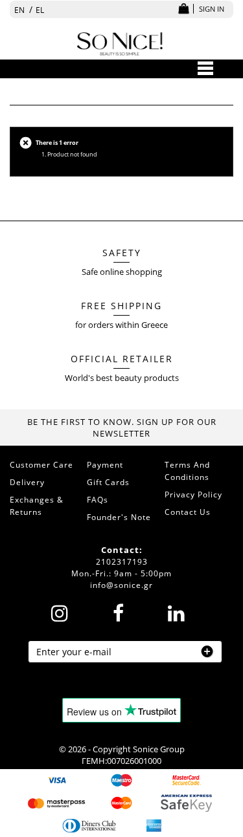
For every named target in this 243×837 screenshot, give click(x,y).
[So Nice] (120, 42)
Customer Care (41, 464)
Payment (105, 464)
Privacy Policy (193, 494)
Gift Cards (108, 482)
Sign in (211, 9)
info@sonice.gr (121, 585)
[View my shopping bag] (183, 9)
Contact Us (188, 511)
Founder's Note (119, 517)
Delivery (27, 482)
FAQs (97, 499)
